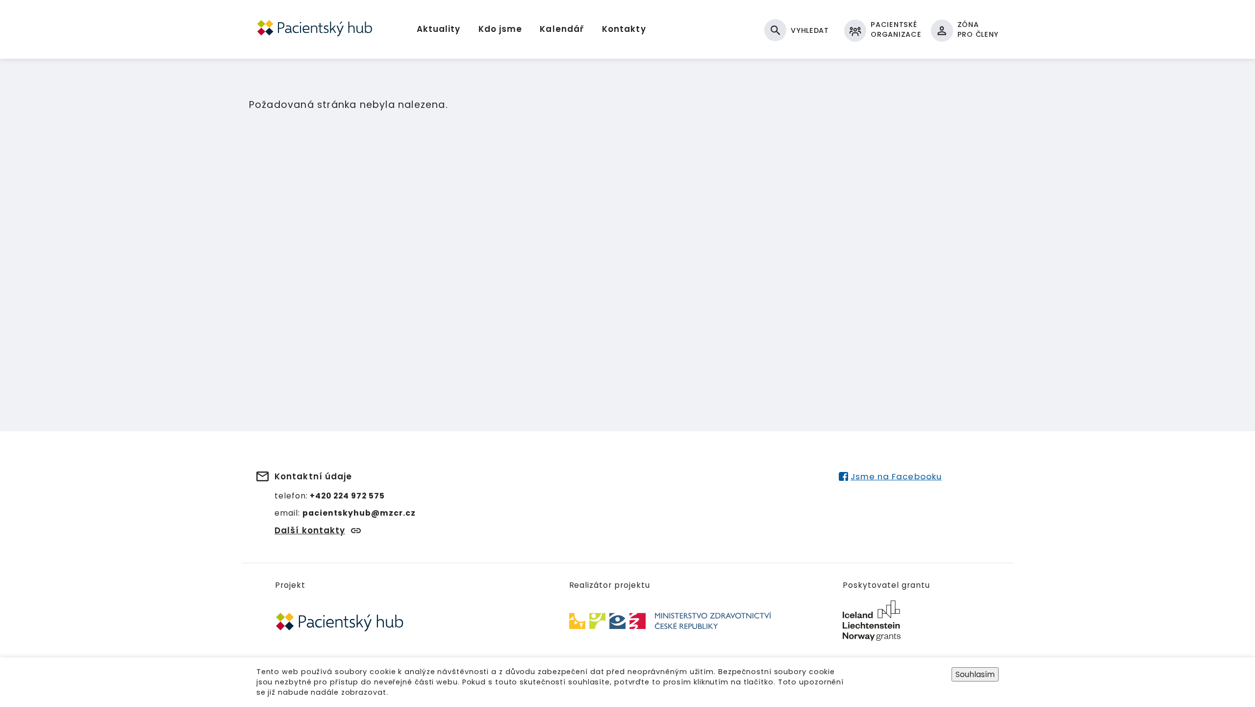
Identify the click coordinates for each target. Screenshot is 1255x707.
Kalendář (562, 29)
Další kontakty (310, 530)
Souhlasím (975, 674)
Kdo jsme (500, 29)
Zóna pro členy (978, 29)
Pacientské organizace (896, 29)
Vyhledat (810, 30)
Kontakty (624, 29)
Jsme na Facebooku (896, 476)
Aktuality (438, 29)
